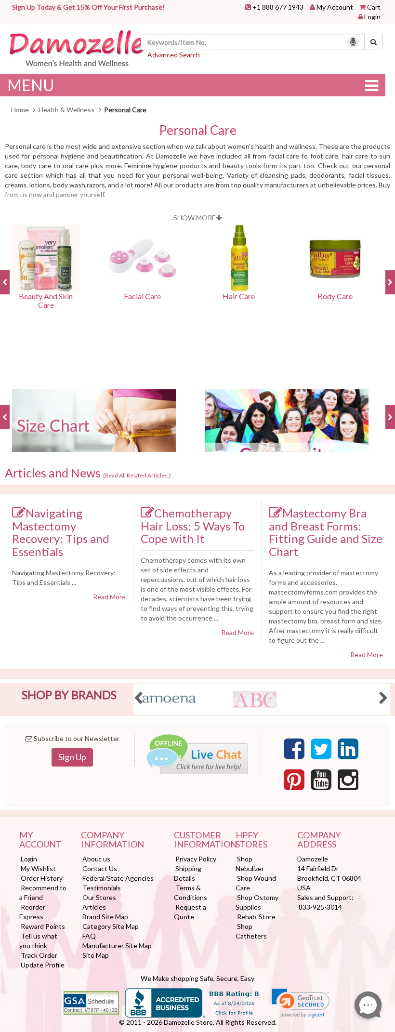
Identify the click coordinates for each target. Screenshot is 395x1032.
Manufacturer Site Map (117, 945)
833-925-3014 (320, 907)
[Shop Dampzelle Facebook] (294, 749)
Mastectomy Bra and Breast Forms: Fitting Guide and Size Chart (325, 532)
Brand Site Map (105, 917)
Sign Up (72, 757)
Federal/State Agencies (118, 878)
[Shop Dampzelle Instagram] (348, 780)
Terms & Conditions (190, 892)
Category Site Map (110, 926)
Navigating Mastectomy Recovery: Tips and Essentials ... (64, 577)
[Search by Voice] (353, 42)
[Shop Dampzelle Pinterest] (294, 780)
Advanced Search (173, 55)
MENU (30, 85)
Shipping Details (187, 873)
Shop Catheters (251, 931)
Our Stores (99, 897)
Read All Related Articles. (137, 475)
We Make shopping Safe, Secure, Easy (197, 978)
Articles (94, 907)
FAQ (89, 936)
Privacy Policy (195, 859)
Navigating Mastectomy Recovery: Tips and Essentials (60, 532)
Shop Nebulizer (250, 864)
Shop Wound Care (256, 883)
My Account (334, 7)
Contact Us (99, 868)
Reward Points (43, 926)
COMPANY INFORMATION (112, 840)
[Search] (373, 42)
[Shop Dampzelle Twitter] (321, 749)
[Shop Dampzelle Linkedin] (348, 749)
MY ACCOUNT (40, 840)
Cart (374, 7)
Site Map (95, 955)
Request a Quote (190, 912)
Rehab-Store (256, 917)
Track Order (39, 955)
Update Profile (43, 965)
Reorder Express (32, 912)
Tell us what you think (38, 941)
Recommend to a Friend (42, 892)
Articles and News (88, 473)
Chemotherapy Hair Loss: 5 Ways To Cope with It (193, 525)
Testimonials (101, 888)
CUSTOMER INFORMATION (197, 840)
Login (372, 17)
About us (96, 859)
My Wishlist (38, 868)
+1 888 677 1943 (277, 7)
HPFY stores (251, 840)
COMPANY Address (319, 840)
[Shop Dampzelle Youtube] (321, 780)
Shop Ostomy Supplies (257, 902)
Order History (42, 878)
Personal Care (198, 130)
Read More (109, 597)
